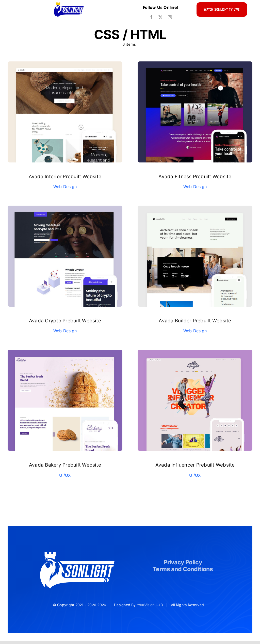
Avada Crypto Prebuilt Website (65, 321)
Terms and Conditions (183, 569)
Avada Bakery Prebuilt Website (65, 465)
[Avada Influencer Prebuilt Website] (195, 353)
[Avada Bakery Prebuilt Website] (65, 353)
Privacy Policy (183, 562)
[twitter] (160, 17)
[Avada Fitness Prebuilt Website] (195, 64)
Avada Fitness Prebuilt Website (194, 176)
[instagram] (170, 17)
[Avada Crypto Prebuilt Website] (65, 208)
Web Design (65, 186)
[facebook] (151, 17)
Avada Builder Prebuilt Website (195, 321)
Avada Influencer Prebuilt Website (195, 465)
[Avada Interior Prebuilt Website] (65, 64)
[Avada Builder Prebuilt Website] (195, 208)
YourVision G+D (150, 605)
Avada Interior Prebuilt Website (65, 176)
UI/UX (65, 475)
